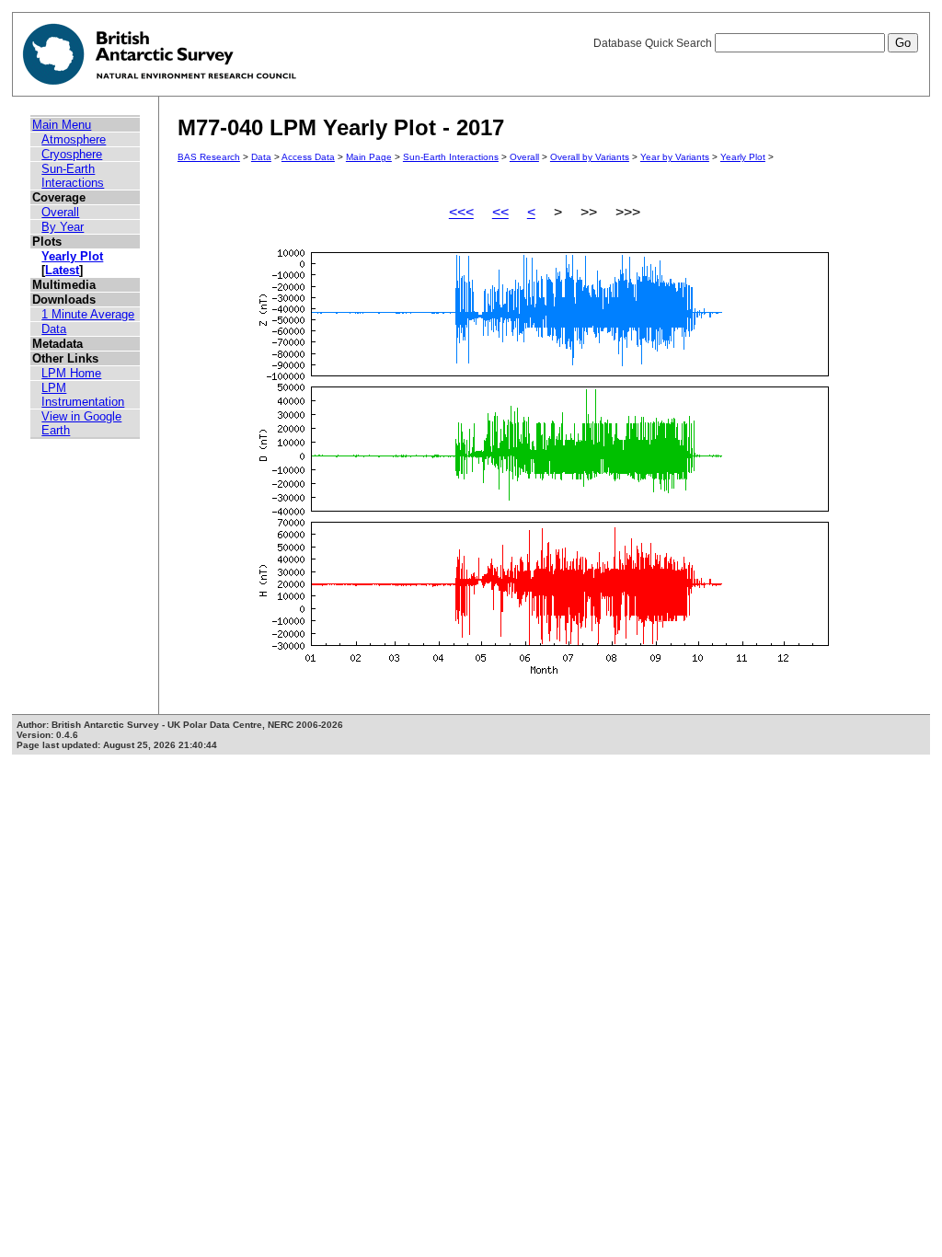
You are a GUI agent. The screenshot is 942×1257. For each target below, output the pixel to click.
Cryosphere (71, 154)
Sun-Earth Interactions (72, 176)
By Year (62, 227)
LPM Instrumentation (82, 395)
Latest (62, 270)
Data (53, 329)
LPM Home (71, 373)
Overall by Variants (589, 157)
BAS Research (209, 157)
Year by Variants (674, 157)
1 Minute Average (87, 314)
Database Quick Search (654, 43)
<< (500, 212)
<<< (461, 212)
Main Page (369, 157)
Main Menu (61, 125)
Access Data (308, 157)
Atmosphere (73, 139)
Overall (60, 212)
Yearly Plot (72, 256)
